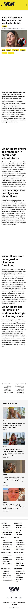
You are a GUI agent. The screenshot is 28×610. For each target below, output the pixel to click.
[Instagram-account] (16, 597)
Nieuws (4, 26)
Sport (3, 50)
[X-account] (7, 597)
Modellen (23, 50)
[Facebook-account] (12, 597)
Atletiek (8, 50)
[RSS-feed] (20, 597)
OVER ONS (14, 604)
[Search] (26, 5)
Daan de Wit (9, 28)
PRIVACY (13, 602)
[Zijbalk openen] (1, 5)
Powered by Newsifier (14, 607)
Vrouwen (4, 53)
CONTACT (6, 602)
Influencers (11, 53)
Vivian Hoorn (15, 50)
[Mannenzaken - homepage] (9, 5)
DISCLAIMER (21, 602)
